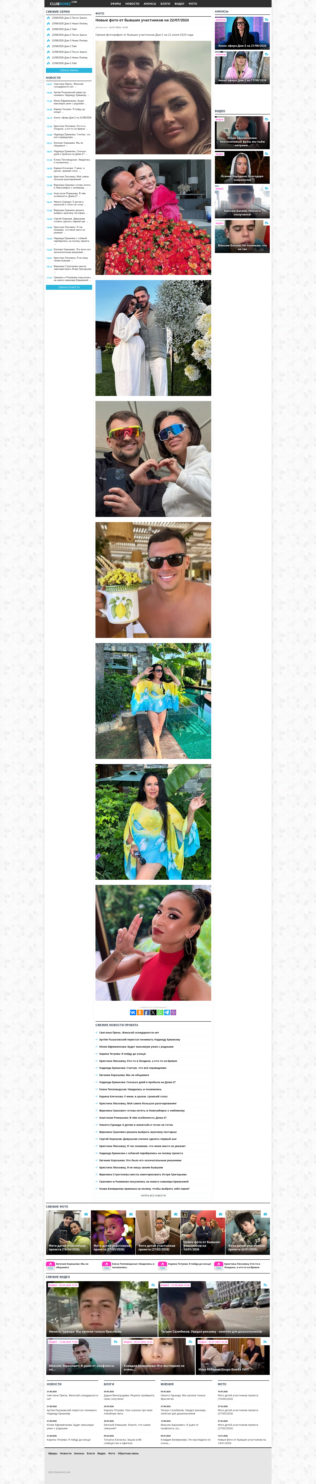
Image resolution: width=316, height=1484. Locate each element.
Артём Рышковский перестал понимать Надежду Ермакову (72, 93)
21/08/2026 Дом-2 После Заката (69, 52)
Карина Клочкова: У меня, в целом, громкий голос (69, 169)
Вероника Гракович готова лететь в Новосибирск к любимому (72, 186)
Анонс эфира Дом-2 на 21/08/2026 (72, 119)
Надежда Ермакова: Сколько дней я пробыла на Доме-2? (71, 152)
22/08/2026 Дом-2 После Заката (69, 34)
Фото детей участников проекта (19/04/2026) (238, 1397)
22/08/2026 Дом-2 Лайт (64, 46)
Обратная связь (128, 1453)
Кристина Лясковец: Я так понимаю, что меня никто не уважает (69, 230)
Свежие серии (58, 11)
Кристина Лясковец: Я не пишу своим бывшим (71, 259)
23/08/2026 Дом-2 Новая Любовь (70, 23)
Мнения (167, 1384)
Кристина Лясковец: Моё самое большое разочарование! (71, 178)
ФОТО (193, 3)
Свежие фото (57, 1206)
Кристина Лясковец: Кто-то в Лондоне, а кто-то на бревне (71, 127)
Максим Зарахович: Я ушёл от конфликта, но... (180, 1426)
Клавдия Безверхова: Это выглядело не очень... (185, 1441)
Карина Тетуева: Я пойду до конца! (69, 110)
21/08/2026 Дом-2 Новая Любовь (70, 57)
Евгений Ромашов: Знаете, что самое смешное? (127, 1426)
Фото (99, 13)
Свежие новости (69, 287)
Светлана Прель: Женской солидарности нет (68, 85)
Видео (220, 111)
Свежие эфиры (69, 70)
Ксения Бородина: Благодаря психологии (242, 178)
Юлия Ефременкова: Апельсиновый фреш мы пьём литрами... (242, 141)
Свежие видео (58, 1276)
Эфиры (52, 1453)
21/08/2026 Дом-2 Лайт (64, 63)
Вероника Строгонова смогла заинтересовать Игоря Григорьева (72, 269)
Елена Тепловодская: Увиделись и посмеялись (72, 161)
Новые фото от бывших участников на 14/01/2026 (242, 1441)
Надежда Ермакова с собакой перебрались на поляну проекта (71, 241)
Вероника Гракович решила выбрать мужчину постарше (71, 211)
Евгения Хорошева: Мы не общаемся (68, 144)
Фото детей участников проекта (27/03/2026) (238, 1411)
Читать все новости (153, 1195)
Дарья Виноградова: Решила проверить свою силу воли (129, 1397)
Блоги (109, 1384)
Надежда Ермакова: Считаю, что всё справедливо (72, 136)
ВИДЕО (179, 3)
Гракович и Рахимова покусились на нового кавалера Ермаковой (72, 279)
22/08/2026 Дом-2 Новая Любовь (70, 40)
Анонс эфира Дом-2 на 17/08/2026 (242, 80)
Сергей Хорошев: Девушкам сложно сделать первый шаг (71, 220)
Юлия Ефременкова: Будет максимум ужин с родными (70, 102)
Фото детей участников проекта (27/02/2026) (238, 1426)
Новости (53, 77)
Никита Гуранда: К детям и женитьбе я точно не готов (70, 203)
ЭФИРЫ (115, 3)
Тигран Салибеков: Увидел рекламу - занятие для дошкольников (184, 1411)
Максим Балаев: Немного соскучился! (242, 212)
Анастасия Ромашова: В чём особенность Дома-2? (70, 195)
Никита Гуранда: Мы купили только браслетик (183, 1397)
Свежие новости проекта (116, 1025)
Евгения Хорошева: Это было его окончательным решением (72, 251)
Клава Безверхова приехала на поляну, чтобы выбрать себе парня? (144, 1188)
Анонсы (221, 11)
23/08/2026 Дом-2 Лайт (64, 29)
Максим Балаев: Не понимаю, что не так (242, 247)
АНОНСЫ (150, 3)
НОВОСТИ (132, 3)
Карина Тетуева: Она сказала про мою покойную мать (128, 1411)
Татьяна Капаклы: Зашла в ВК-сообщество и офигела (123, 1441)
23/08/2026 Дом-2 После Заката (69, 17)
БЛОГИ (165, 3)
